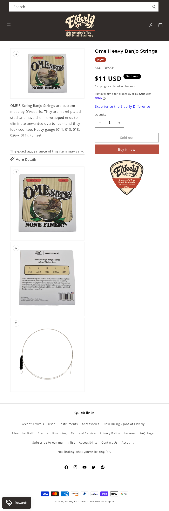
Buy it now (126, 149)
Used (51, 424)
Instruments (69, 424)
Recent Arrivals (32, 424)
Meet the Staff (22, 433)
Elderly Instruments (77, 501)
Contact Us (109, 442)
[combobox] (83, 7)
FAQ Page (147, 433)
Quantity (100, 114)
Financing (59, 433)
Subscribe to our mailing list (53, 442)
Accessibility (88, 442)
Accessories (90, 424)
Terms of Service (83, 433)
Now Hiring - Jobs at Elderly (124, 424)
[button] (8, 25)
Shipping (100, 86)
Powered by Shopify (101, 501)
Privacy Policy (110, 433)
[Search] (154, 6)
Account (128, 442)
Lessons (130, 433)
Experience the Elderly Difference (122, 106)
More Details (25, 159)
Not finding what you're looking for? (84, 452)
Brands (43, 433)
